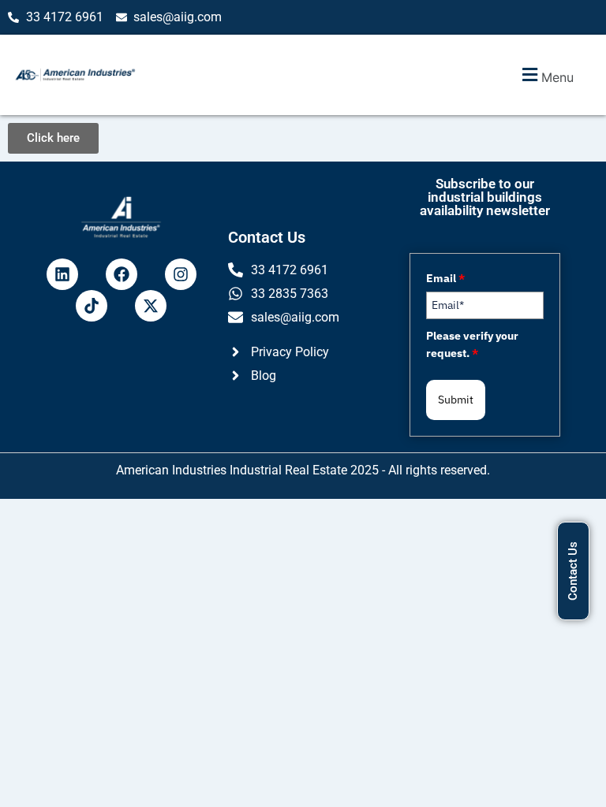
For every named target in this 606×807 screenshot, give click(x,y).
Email (445, 278)
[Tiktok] (91, 306)
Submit (455, 399)
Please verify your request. (472, 344)
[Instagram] (180, 274)
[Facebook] (121, 274)
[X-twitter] (150, 306)
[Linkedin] (62, 274)
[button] (545, 75)
